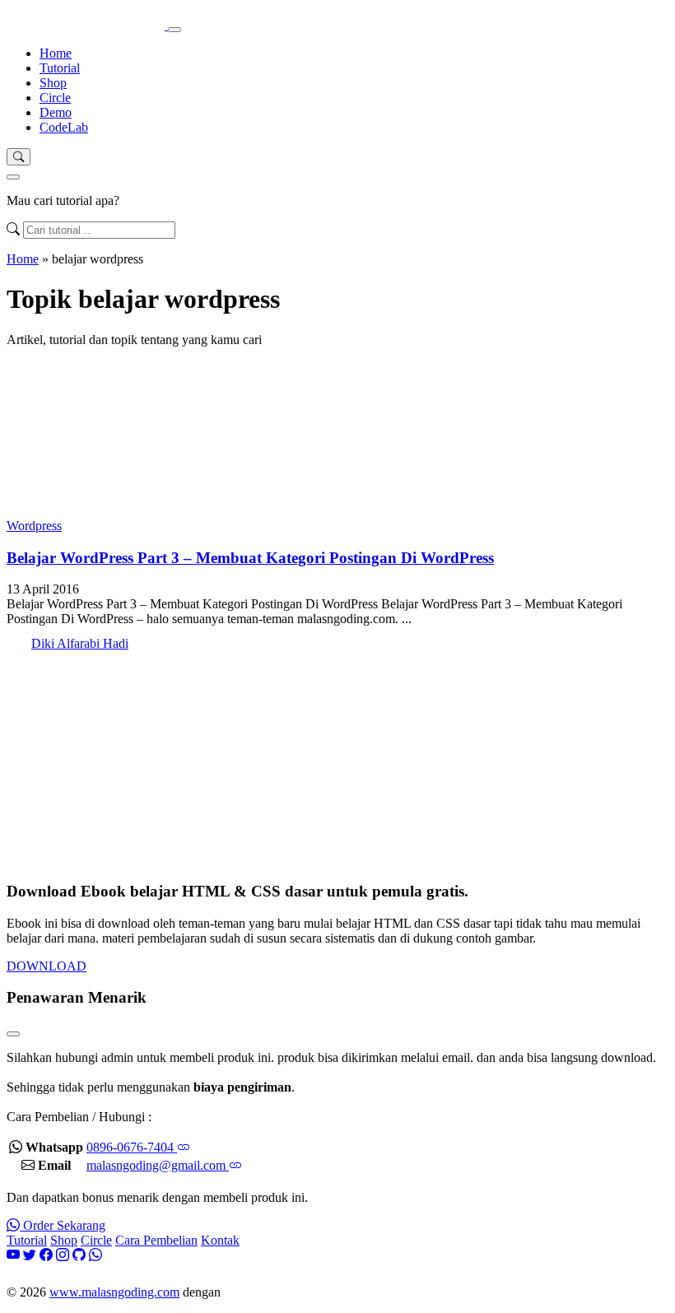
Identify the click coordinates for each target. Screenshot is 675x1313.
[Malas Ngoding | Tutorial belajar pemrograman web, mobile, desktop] (87, 25)
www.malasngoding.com (114, 1292)
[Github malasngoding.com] (79, 1255)
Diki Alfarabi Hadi (79, 643)
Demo (56, 112)
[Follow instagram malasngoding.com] (62, 1255)
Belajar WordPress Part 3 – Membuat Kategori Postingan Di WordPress (250, 557)
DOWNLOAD (46, 966)
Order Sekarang (62, 1225)
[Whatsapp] (95, 1255)
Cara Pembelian (156, 1240)
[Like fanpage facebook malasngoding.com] (46, 1255)
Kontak (220, 1240)
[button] (18, 156)
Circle (55, 98)
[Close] (13, 177)
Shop (53, 83)
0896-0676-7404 (131, 1147)
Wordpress (34, 526)
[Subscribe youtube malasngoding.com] (13, 1255)
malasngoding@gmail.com (157, 1165)
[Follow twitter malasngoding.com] (29, 1255)
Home (56, 53)
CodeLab (64, 127)
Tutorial (60, 68)
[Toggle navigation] (174, 29)
